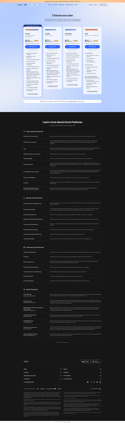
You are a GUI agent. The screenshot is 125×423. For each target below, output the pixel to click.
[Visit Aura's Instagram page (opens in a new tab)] (94, 382)
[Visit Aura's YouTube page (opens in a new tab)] (100, 382)
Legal (38, 388)
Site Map (59, 388)
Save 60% (47, 1)
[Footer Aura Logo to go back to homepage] (26, 361)
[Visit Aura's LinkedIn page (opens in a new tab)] (88, 382)
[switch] (100, 388)
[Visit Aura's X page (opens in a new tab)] (91, 382)
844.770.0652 (74, 1)
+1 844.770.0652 (72, 101)
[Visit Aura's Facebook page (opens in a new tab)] (97, 382)
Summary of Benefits (27, 397)
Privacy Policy (42, 388)
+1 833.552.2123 (29, 382)
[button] (55, 4)
